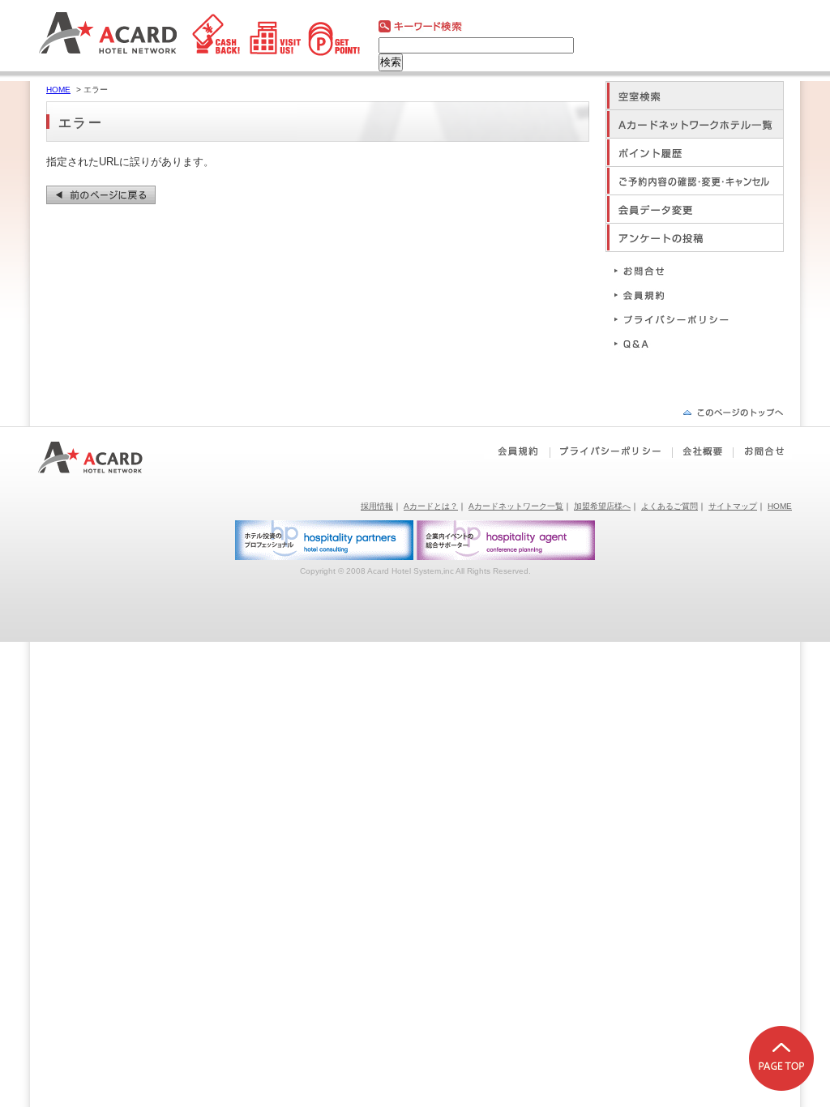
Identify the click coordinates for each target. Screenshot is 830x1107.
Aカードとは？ (431, 506)
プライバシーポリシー (678, 319)
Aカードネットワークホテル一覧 (694, 123)
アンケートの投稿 (694, 237)
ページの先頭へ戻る (733, 412)
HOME (58, 89)
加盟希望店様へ (602, 506)
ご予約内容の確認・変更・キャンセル (694, 180)
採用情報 (377, 506)
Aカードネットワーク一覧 (515, 506)
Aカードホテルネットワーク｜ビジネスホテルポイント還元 (105, 457)
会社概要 (702, 451)
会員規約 (678, 295)
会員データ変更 (694, 208)
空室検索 (694, 95)
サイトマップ (732, 506)
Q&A (678, 343)
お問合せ (678, 270)
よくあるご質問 (669, 506)
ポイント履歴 (694, 152)
